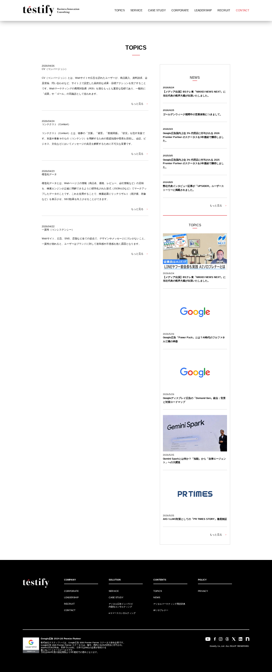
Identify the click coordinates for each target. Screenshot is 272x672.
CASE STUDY (157, 10)
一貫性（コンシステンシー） (58, 229)
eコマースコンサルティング (122, 613)
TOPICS (119, 10)
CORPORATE (180, 10)
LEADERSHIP (203, 10)
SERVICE (136, 10)
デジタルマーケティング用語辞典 (169, 603)
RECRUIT (223, 10)
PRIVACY (203, 591)
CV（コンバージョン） (55, 69)
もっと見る (139, 103)
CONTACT (242, 10)
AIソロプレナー (160, 610)
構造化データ (49, 174)
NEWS (156, 597)
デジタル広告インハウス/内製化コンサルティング (121, 604)
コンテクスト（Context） (56, 124)
